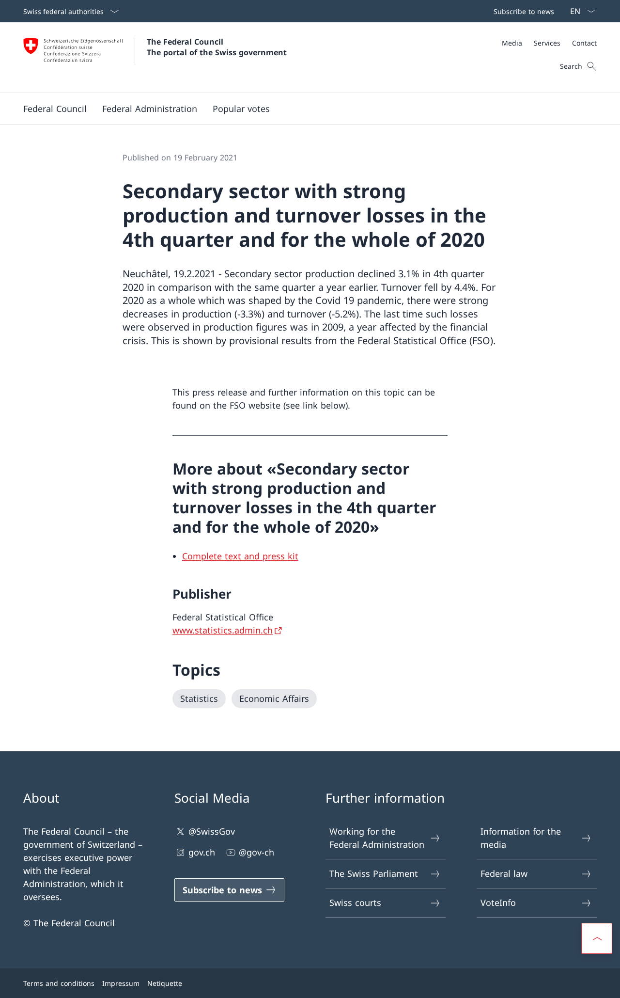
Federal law (503, 873)
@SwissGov (211, 831)
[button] (55, 108)
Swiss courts (355, 902)
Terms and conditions (58, 983)
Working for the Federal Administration (376, 837)
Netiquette (164, 983)
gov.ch (201, 852)
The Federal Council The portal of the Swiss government (217, 47)
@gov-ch (256, 852)
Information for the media (520, 837)
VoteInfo (498, 902)
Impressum (121, 983)
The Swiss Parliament (373, 873)
